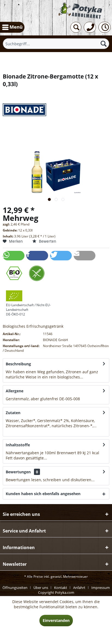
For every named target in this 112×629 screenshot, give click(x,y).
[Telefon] (90, 27)
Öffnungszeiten (14, 587)
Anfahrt (79, 587)
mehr (88, 377)
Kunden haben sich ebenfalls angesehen (43, 493)
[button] (13, 255)
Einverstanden (56, 620)
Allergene (14, 390)
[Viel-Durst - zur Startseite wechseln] (80, 10)
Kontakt (60, 587)
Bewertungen (18, 471)
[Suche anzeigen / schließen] (75, 27)
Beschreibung (18, 363)
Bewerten (47, 241)
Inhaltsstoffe (18, 444)
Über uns (40, 587)
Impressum (100, 587)
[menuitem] (12, 27)
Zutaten (13, 412)
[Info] (104, 27)
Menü (16, 27)
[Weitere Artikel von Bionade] (56, 109)
